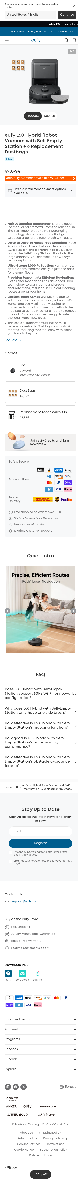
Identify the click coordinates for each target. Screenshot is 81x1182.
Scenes (49, 116)
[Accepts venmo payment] (19, 1005)
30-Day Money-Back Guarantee (33, 934)
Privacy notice (53, 1138)
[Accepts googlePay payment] (47, 998)
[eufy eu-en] (36, 40)
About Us (26, 1133)
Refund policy (27, 1138)
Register (40, 843)
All (17, 787)
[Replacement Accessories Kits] (40, 415)
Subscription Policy (53, 1150)
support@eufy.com (25, 901)
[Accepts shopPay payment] (9, 1005)
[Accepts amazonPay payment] (9, 998)
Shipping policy (50, 1133)
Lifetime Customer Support (30, 948)
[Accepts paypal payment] (66, 998)
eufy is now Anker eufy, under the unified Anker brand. (40, 32)
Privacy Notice (27, 855)
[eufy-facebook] (16, 1087)
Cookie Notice (24, 1150)
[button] (74, 6)
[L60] (40, 370)
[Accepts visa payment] (28, 1005)
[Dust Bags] (40, 393)
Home (8, 787)
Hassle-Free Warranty (26, 941)
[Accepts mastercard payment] (56, 998)
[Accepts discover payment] (37, 998)
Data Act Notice (40, 1155)
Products (33, 116)
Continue (67, 14)
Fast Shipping (20, 927)
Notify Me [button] (40, 1174)
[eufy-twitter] (23, 1087)
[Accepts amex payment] (19, 998)
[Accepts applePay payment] (28, 998)
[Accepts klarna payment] (37, 1005)
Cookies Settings (28, 1144)
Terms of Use (60, 852)
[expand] (71, 190)
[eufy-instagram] (8, 1087)
